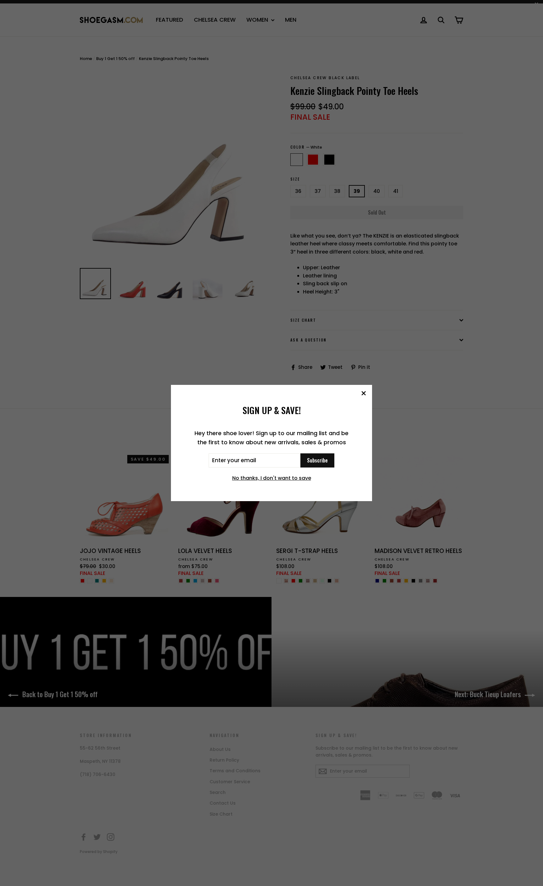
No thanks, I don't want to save (271, 478)
